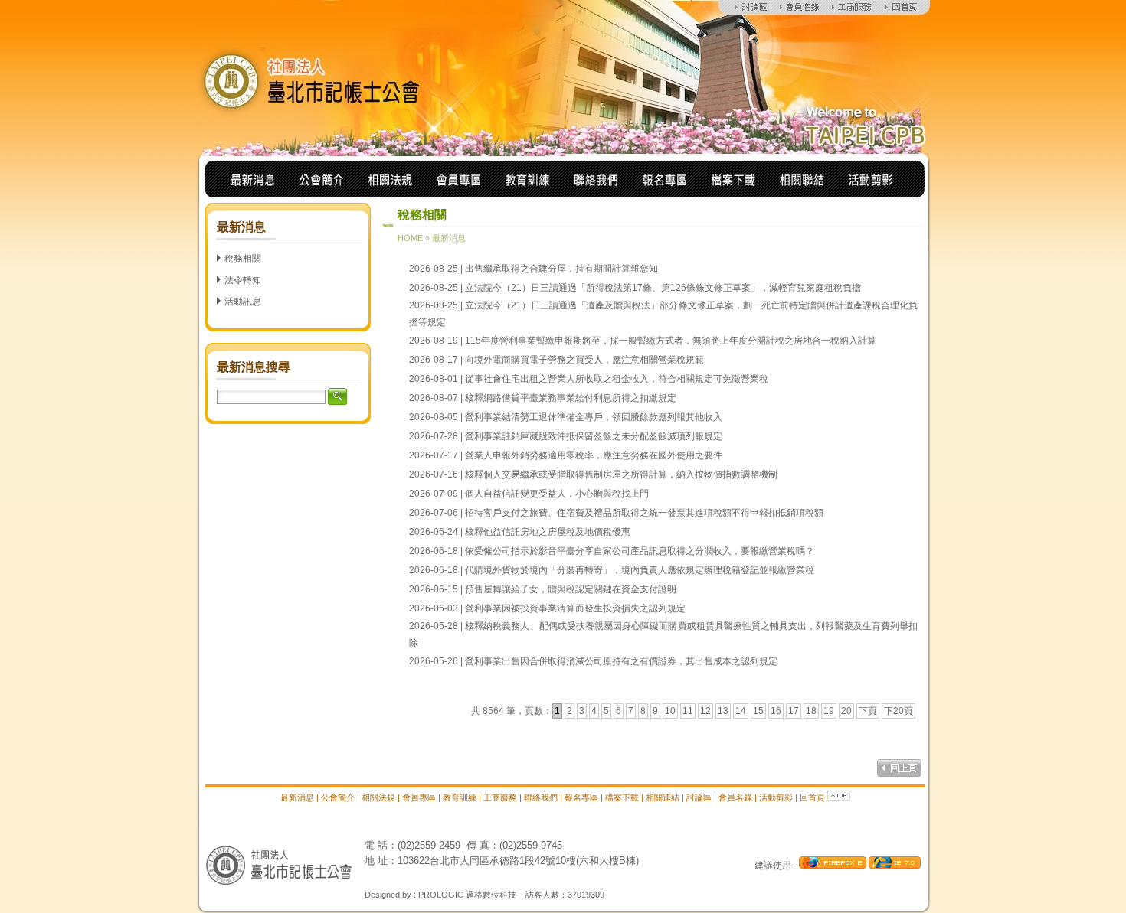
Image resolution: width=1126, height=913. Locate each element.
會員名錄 (735, 797)
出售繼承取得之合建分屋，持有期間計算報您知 (561, 268)
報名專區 (581, 797)
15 (758, 711)
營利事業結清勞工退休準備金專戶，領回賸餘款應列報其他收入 (593, 417)
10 (670, 711)
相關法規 (378, 797)
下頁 (868, 711)
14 (740, 711)
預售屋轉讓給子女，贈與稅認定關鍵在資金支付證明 (570, 589)
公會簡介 (338, 797)
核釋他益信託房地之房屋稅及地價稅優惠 (547, 532)
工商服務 (500, 797)
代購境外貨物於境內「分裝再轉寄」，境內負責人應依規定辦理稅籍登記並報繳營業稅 (639, 570)
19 (828, 711)
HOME (410, 238)
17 (793, 711)
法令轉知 (242, 280)
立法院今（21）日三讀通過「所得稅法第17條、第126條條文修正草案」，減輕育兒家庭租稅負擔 (663, 287)
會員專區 (419, 797)
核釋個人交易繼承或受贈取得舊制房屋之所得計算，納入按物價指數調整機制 (621, 474)
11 (687, 711)
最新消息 (449, 238)
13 (723, 711)
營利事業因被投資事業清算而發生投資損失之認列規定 (575, 608)
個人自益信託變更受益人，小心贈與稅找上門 (557, 493)
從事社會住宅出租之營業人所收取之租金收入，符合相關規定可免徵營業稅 (616, 378)
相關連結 (662, 797)
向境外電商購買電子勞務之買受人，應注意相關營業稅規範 (584, 359)
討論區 (699, 797)
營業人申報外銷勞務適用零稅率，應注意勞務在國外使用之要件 (593, 455)
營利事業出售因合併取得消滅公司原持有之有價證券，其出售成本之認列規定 (621, 661)
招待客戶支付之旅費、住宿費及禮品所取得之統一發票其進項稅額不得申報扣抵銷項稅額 (644, 512)
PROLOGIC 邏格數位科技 (467, 894)
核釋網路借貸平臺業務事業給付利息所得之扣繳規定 (570, 398)
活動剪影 (776, 797)
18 (811, 711)
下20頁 (898, 711)
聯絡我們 (541, 797)
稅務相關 (242, 258)
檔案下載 (622, 797)
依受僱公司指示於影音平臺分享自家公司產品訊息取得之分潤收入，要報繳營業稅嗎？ (639, 551)
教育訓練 (459, 797)
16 (776, 711)
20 (846, 711)
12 (705, 711)
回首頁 (812, 797)
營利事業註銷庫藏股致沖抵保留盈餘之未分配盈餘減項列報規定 (593, 436)
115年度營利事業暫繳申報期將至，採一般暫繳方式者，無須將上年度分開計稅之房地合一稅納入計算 (670, 340)
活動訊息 (242, 301)
